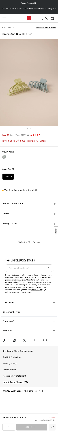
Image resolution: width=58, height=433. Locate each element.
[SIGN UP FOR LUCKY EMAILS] (48, 268)
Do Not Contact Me (12, 357)
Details (30, 9)
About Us (7, 330)
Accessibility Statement (14, 375)
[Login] (46, 18)
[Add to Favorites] (52, 427)
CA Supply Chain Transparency (18, 351)
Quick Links (9, 302)
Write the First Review (46, 27)
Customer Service (11, 311)
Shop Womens (40, 9)
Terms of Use (36, 290)
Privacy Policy (25, 292)
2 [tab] (31, 128)
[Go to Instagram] (14, 340)
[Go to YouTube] (45, 340)
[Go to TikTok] (4, 340)
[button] (41, 18)
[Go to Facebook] (35, 340)
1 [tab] (27, 128)
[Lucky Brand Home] (29, 18)
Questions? (8, 321)
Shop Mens (52, 9)
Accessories (9, 27)
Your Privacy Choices (13, 382)
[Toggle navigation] (4, 18)
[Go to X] (24, 340)
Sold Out (32, 427)
